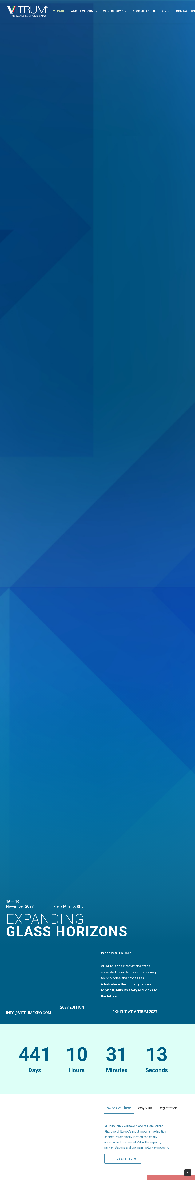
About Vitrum (82, 11)
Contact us (185, 11)
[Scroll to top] (187, 1172)
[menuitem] (58, 11)
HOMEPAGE (56, 11)
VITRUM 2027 (113, 11)
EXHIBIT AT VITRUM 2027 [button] (134, 1011)
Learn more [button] (126, 1158)
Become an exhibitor (149, 11)
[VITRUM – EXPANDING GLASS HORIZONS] (27, 11)
